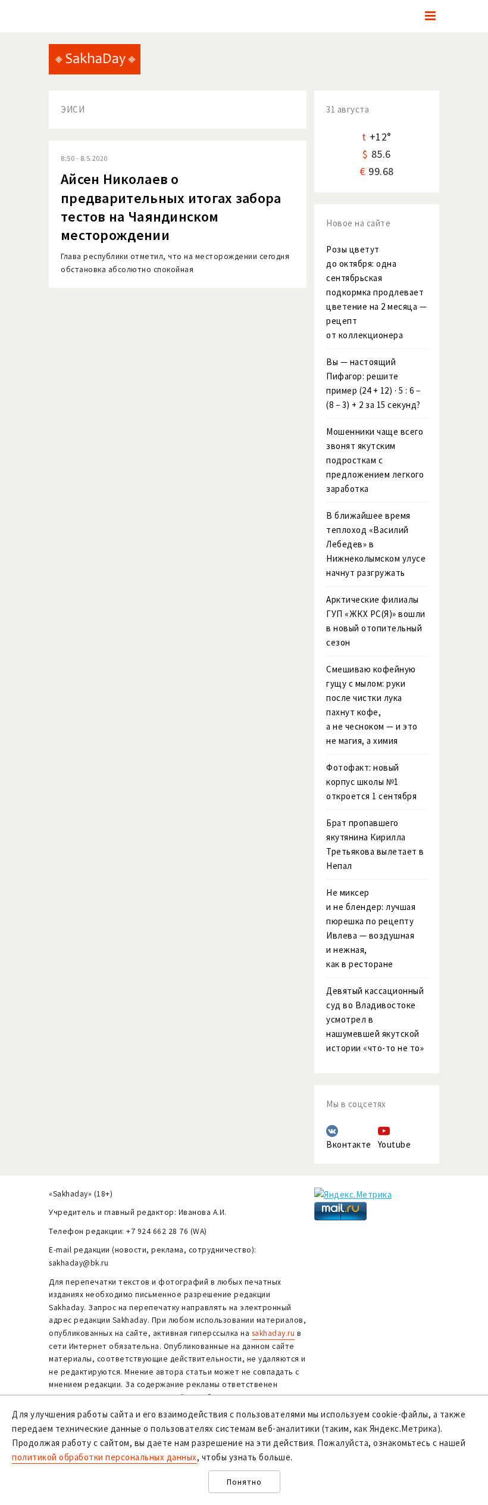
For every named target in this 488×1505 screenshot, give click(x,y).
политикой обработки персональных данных (104, 1457)
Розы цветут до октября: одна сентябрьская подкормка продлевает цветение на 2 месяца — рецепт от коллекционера (376, 292)
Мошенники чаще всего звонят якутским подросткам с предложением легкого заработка (375, 460)
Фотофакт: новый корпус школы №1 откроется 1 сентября (371, 782)
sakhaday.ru (273, 1333)
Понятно (244, 1482)
